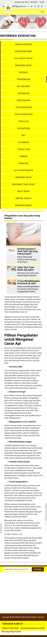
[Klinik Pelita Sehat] (29, 6)
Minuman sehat (23, 177)
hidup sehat (23, 191)
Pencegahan (23, 100)
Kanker (23, 156)
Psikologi (23, 121)
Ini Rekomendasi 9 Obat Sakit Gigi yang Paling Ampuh (27, 251)
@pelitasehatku (29, 628)
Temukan (38, 569)
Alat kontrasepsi (23, 170)
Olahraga (23, 142)
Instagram (7, 632)
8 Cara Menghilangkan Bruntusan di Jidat (28, 282)
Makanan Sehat (23, 65)
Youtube (17, 632)
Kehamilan (23, 93)
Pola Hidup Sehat (23, 58)
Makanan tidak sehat (23, 184)
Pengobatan (23, 79)
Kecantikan (23, 128)
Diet (23, 135)
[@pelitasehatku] (32, 6)
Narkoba (23, 163)
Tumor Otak (23, 149)
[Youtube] (42, 6)
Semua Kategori (23, 44)
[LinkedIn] (36, 6)
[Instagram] (39, 6)
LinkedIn (41, 628)
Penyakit (23, 72)
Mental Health (23, 198)
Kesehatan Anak (23, 51)
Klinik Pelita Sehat (10, 628)
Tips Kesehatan (24, 107)
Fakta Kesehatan (23, 114)
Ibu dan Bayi (23, 86)
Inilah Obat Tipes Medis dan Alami (25, 268)
